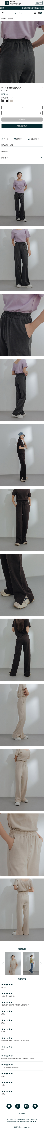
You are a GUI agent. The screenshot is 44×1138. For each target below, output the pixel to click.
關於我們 (22, 1114)
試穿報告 (19, 139)
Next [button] (41, 963)
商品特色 (4, 151)
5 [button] (22, 82)
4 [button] (18, 82)
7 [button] (29, 82)
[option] (22, 52)
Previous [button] (3, 963)
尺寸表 (6, 139)
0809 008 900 (25, 1127)
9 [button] (36, 82)
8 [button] (32, 82)
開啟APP (39, 3)
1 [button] (8, 82)
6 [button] (25, 82)
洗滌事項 (4, 158)
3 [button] (15, 82)
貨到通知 (22, 119)
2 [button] (11, 82)
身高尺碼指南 (35, 139)
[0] (39, 13)
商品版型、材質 (7, 145)
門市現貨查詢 (22, 126)
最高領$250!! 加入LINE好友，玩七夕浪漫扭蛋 (26, 8)
